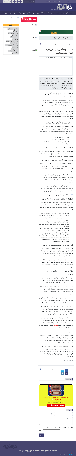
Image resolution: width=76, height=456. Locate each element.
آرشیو (47, 1)
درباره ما (54, 1)
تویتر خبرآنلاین (13, 1)
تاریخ (33, 13)
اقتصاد (57, 13)
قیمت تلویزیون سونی (13, 33)
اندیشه (10, 13)
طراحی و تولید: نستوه (64, 454)
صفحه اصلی (69, 13)
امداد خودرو (15, 53)
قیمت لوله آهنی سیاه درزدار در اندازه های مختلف (58, 51)
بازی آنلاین (15, 31)
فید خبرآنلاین (22, 1)
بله (7, 1)
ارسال (41, 435)
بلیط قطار (7, 45)
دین (6, 13)
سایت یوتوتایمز (14, 49)
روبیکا (4, 1)
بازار (55, 38)
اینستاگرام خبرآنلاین (16, 1)
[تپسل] (40, 31)
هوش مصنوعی (17, 13)
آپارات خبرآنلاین (10, 1)
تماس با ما (58, 1)
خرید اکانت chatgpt (13, 51)
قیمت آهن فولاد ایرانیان (12, 41)
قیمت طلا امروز (14, 45)
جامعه (47, 13)
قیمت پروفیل (14, 47)
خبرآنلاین (62, 7)
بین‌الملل (43, 13)
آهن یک (55, 325)
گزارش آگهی (61, 38)
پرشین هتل (15, 39)
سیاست (63, 13)
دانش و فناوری (26, 13)
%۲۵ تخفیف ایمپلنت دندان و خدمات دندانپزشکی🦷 (56, 398)
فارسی (71, 1)
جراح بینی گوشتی (14, 37)
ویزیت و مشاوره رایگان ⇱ (56, 405)
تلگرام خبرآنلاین (19, 1)
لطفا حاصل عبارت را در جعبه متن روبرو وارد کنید (60, 428)
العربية (68, 1)
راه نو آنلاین (10, 29)
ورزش (37, 13)
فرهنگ (52, 13)
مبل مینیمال (15, 35)
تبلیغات (50, 1)
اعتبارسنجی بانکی (14, 43)
